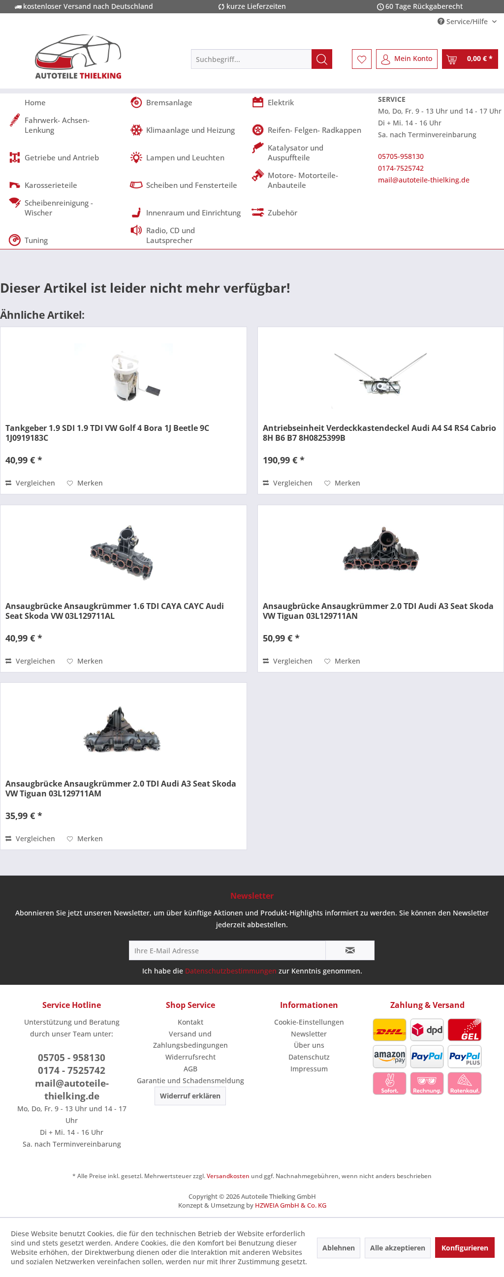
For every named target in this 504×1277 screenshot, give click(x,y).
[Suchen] (322, 59)
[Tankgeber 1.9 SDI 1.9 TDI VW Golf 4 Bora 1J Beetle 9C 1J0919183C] (123, 376)
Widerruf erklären (190, 1095)
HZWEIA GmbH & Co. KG (290, 1205)
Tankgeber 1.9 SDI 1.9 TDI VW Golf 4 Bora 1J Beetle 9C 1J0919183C (107, 433)
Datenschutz (309, 1057)
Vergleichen (34, 482)
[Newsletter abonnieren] (350, 950)
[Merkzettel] (362, 59)
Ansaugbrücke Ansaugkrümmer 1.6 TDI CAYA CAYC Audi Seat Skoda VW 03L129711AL (114, 611)
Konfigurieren (464, 1247)
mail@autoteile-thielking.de (424, 179)
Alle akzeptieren (397, 1247)
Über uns (309, 1045)
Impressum (309, 1068)
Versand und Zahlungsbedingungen (190, 1039)
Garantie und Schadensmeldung (190, 1080)
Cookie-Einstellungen (309, 1022)
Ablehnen (338, 1247)
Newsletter (309, 1033)
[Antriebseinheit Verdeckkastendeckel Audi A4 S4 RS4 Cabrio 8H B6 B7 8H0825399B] (381, 376)
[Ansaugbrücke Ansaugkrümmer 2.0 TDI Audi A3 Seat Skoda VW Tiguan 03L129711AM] (123, 732)
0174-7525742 (401, 168)
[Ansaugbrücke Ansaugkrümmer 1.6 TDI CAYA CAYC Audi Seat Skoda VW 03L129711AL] (123, 554)
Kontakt (190, 1022)
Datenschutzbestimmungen (231, 970)
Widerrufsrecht (190, 1057)
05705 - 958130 (71, 1057)
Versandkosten (228, 1176)
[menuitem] (261, 59)
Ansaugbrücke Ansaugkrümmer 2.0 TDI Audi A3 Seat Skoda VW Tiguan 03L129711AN (378, 611)
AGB (190, 1068)
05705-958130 (401, 156)
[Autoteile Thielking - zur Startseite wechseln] (78, 56)
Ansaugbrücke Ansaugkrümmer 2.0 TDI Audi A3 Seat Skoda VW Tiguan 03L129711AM (120, 788)
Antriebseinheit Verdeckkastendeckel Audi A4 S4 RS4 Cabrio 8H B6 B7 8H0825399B (379, 433)
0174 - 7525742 (71, 1070)
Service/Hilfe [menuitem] (467, 21)
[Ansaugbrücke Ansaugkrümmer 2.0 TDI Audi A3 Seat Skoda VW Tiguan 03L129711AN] (381, 554)
